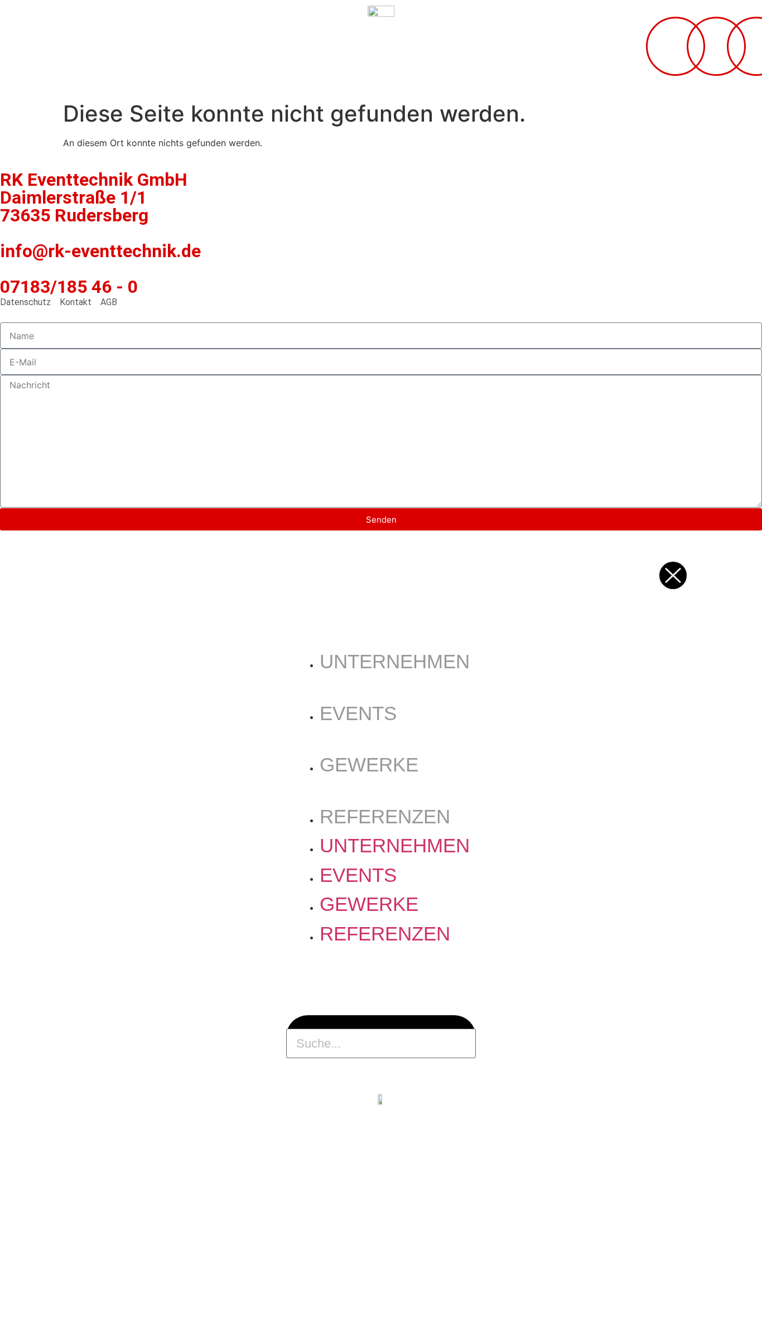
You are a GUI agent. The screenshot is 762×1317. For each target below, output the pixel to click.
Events (358, 713)
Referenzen (385, 816)
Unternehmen (395, 661)
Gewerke (369, 764)
